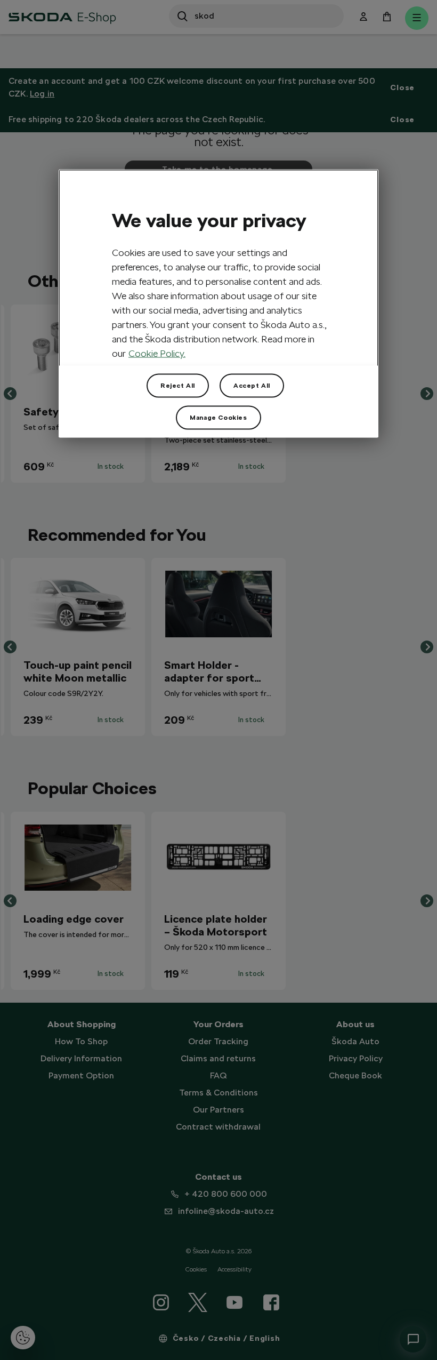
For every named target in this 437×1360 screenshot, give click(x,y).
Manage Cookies (218, 417)
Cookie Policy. (156, 353)
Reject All (177, 385)
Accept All (251, 385)
